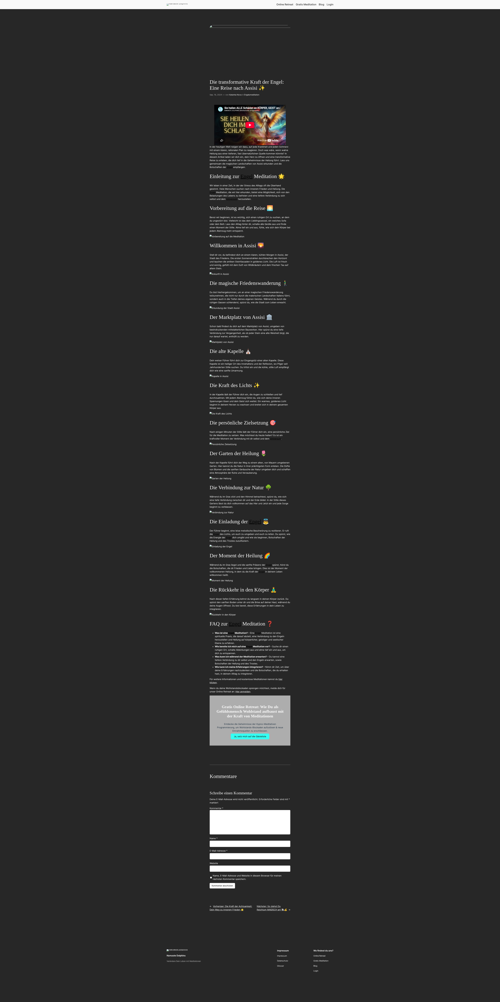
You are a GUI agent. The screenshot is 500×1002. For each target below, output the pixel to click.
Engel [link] (230, 167)
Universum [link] (231, 199)
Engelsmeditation (251, 95)
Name (213, 838)
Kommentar (216, 808)
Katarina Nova (235, 95)
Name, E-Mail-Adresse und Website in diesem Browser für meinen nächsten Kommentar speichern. (247, 877)
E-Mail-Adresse (218, 850)
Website (214, 863)
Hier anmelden (242, 691)
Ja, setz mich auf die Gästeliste (250, 736)
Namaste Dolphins (176, 955)
